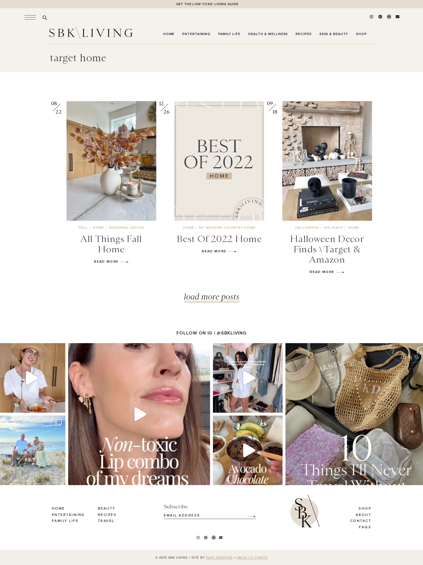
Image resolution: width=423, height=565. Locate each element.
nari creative (219, 558)
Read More (107, 262)
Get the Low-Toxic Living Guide (207, 4)
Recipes (107, 515)
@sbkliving (231, 333)
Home (58, 508)
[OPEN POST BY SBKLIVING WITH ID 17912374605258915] (248, 450)
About (363, 515)
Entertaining (68, 515)
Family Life (65, 521)
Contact (360, 521)
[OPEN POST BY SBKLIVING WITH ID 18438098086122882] (248, 378)
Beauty (106, 508)
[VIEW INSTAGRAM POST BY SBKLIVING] (59, 406)
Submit (248, 514)
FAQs (365, 527)
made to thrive (252, 558)
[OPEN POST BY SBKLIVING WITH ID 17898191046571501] (139, 414)
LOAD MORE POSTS (211, 296)
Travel (106, 521)
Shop (365, 508)
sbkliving (29, 349)
